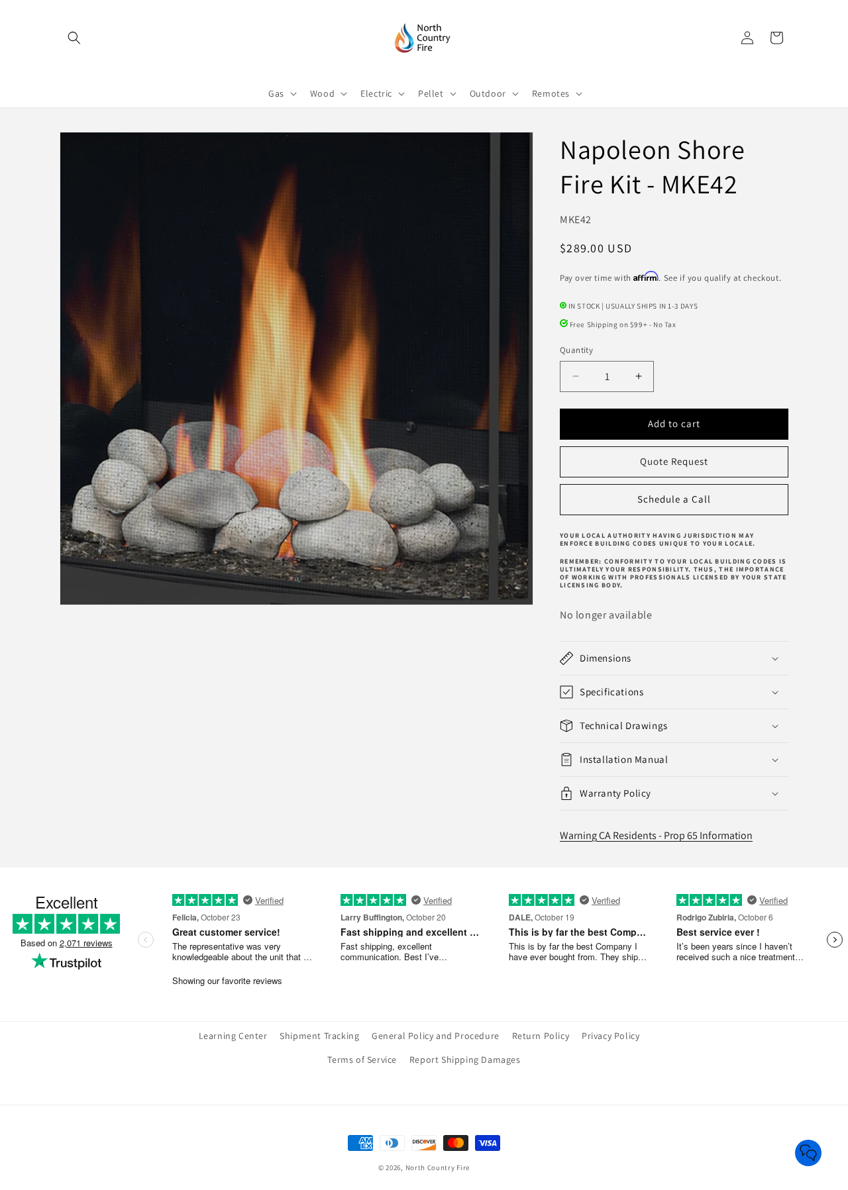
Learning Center (233, 1036)
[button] (74, 37)
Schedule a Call (674, 499)
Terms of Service (362, 1060)
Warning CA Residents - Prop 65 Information (656, 835)
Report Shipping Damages (465, 1060)
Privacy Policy (610, 1036)
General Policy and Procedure (436, 1036)
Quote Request (674, 461)
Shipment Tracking (319, 1036)
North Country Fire (437, 1167)
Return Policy (541, 1036)
